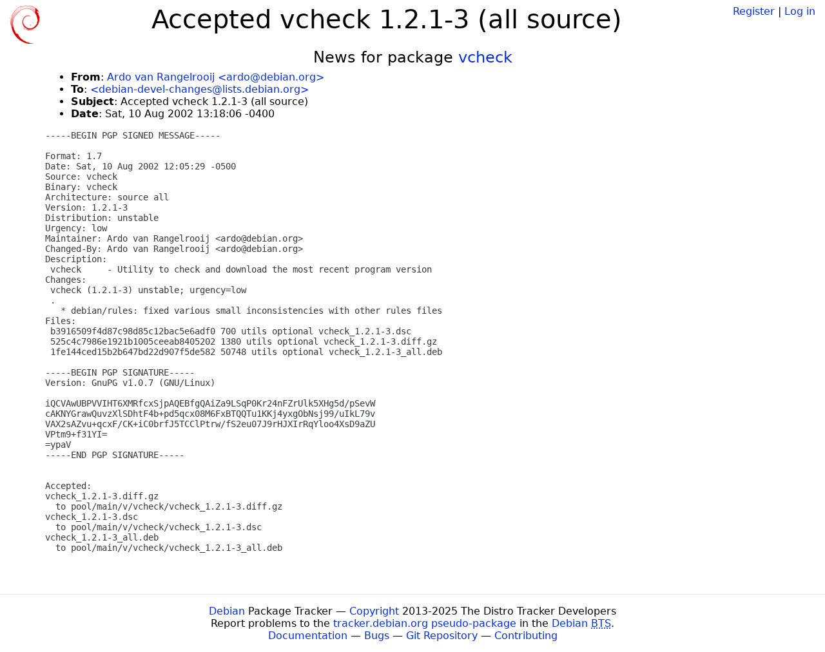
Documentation (307, 635)
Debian (227, 611)
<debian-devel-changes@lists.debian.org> (199, 89)
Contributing (526, 635)
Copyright (374, 611)
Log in (799, 11)
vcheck (485, 57)
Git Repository (442, 635)
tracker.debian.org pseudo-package (424, 623)
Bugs (376, 635)
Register (754, 11)
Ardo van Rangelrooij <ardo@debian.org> (215, 77)
